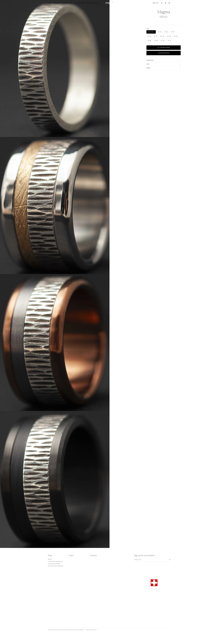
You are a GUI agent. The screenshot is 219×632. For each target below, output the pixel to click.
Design (148, 68)
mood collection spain (57, 629)
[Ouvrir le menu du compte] (165, 3)
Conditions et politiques (91, 629)
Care (147, 64)
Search (50, 559)
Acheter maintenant (163, 53)
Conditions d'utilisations (55, 561)
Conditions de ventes (54, 563)
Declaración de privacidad (55, 566)
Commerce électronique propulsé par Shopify (73, 629)
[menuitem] (97, 3)
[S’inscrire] (169, 559)
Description (149, 60)
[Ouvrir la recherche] (162, 3)
